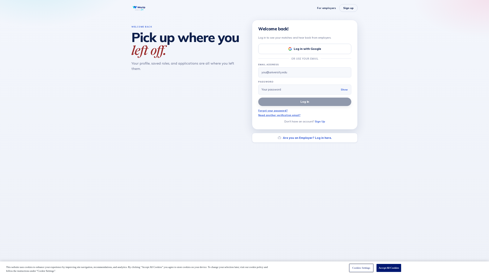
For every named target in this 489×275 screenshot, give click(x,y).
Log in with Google (307, 49)
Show (344, 89)
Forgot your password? (273, 110)
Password (266, 81)
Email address (268, 64)
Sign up (348, 8)
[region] (244, 268)
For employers (326, 8)
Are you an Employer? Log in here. (307, 138)
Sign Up (320, 121)
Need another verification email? (279, 115)
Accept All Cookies (389, 267)
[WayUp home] (139, 8)
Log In (304, 102)
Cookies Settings (361, 267)
